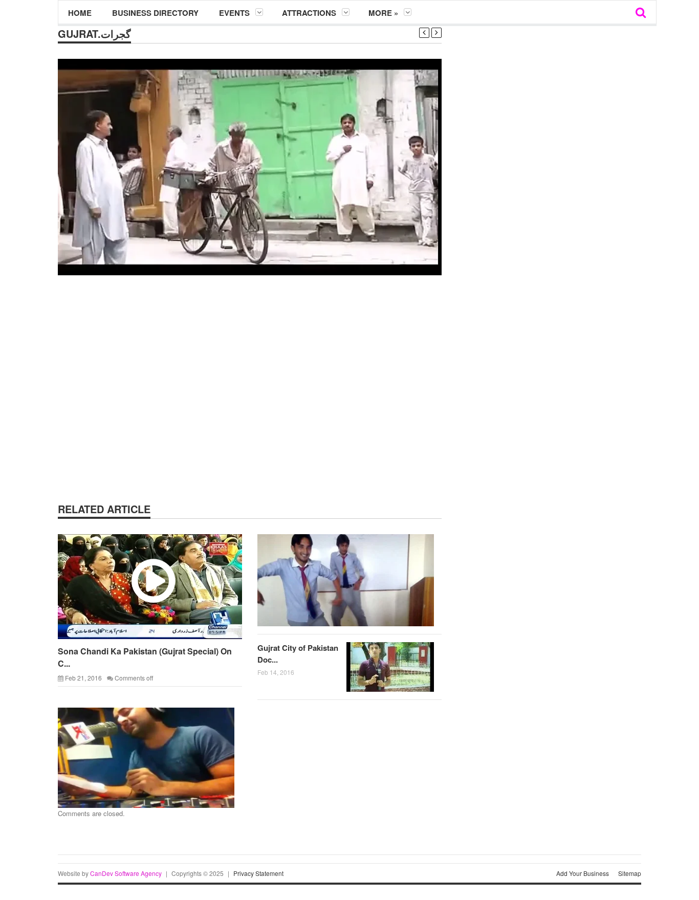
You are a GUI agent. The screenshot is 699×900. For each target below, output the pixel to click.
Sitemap (629, 873)
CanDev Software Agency (126, 873)
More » (383, 12)
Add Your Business (582, 873)
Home (80, 12)
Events (234, 12)
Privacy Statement (258, 873)
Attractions (309, 12)
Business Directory (155, 12)
